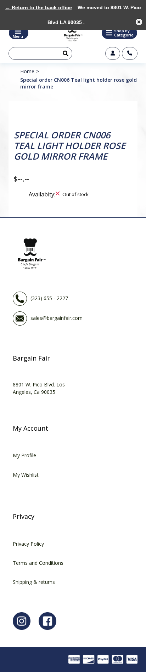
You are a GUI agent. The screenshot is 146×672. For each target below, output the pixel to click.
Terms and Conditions (38, 562)
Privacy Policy (28, 543)
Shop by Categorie (124, 33)
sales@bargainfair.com (56, 317)
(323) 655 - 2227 (49, 297)
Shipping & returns (34, 582)
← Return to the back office (38, 7)
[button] (119, 33)
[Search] (64, 53)
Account (112, 53)
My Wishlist (26, 474)
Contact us (129, 53)
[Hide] (139, 22)
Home (27, 71)
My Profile (24, 455)
